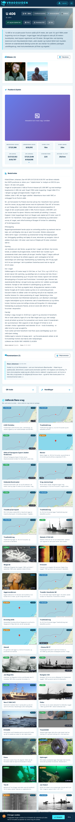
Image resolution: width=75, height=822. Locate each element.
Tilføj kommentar (64, 355)
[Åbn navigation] (72, 3)
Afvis (69, 817)
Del (52, 22)
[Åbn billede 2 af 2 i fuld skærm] (37, 71)
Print (28, 22)
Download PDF (40, 22)
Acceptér (59, 817)
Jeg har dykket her (15, 22)
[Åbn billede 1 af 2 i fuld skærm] (15, 71)
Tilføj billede (65, 57)
